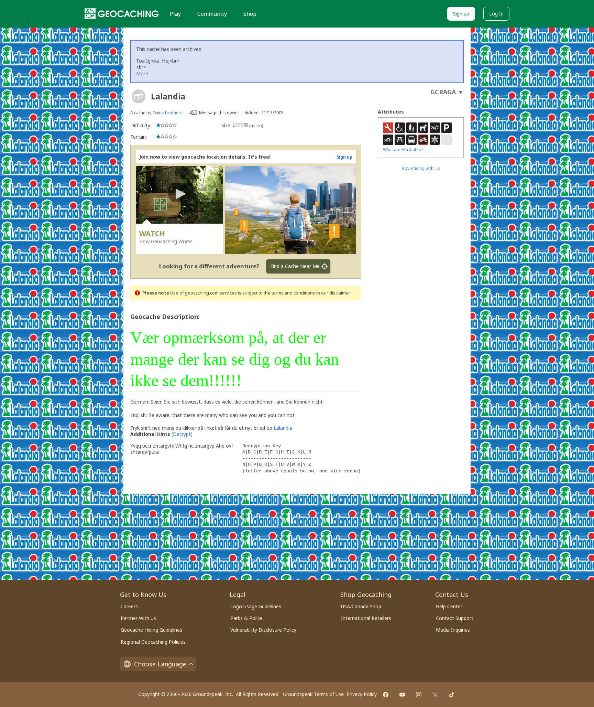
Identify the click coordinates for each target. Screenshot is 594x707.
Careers (129, 606)
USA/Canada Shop (361, 606)
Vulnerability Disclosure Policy (263, 629)
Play (175, 14)
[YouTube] (402, 694)
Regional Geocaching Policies (153, 642)
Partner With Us (138, 618)
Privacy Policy (361, 694)
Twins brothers (167, 113)
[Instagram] (419, 694)
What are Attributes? (403, 149)
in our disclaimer (333, 293)
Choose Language (160, 664)
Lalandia (283, 428)
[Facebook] (386, 694)
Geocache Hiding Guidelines (151, 629)
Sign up (461, 13)
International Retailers (366, 618)
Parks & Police (246, 618)
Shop (249, 14)
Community (212, 14)
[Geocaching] (122, 14)
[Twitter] (435, 694)
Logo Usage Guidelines (255, 606)
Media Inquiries (453, 629)
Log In (496, 13)
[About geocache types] (138, 96)
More (142, 73)
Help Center (449, 606)
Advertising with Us (421, 168)
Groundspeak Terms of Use (313, 694)
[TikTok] (452, 694)
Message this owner (219, 113)
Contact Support (454, 618)
